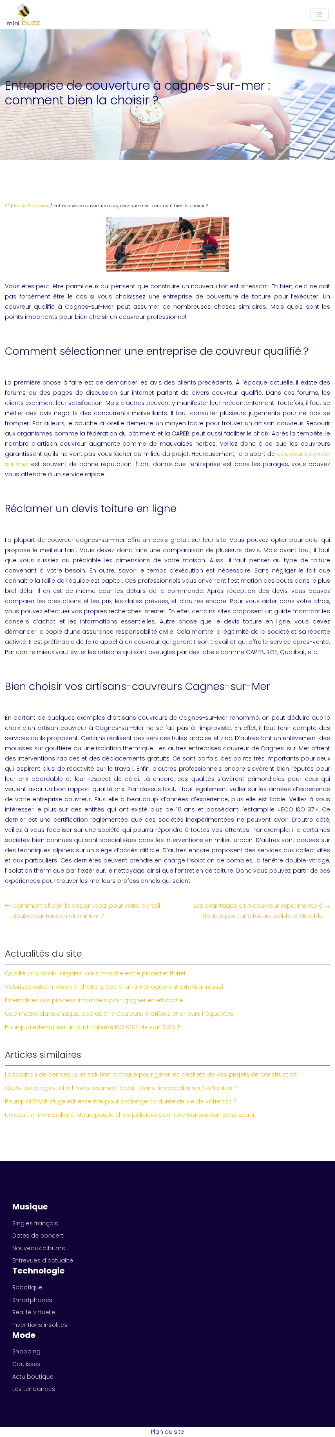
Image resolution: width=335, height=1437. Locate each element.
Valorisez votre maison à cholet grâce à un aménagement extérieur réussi (114, 987)
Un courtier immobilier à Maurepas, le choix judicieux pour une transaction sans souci (129, 1115)
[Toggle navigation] (319, 15)
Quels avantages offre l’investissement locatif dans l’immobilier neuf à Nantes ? (121, 1088)
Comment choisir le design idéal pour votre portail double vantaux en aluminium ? (86, 911)
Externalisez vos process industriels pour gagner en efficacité (94, 1000)
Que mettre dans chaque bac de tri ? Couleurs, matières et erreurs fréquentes (119, 1014)
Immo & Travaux (31, 205)
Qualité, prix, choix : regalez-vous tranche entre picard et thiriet (95, 973)
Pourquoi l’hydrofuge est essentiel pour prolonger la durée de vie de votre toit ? (121, 1101)
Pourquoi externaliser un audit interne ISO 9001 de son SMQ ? (92, 1027)
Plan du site (167, 1432)
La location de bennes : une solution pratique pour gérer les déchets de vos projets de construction (151, 1074)
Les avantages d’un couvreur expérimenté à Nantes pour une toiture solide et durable (258, 911)
